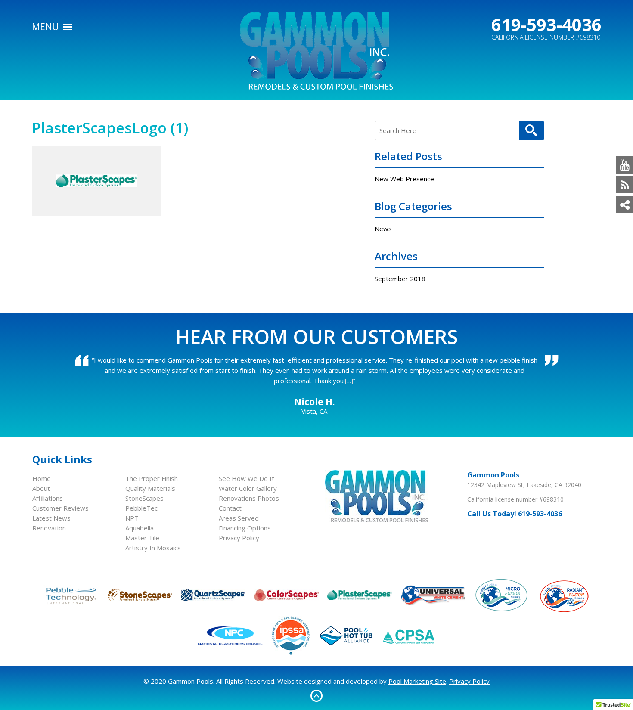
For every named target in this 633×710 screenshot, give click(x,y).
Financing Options (245, 528)
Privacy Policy (239, 537)
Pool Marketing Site (417, 681)
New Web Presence (404, 178)
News (383, 228)
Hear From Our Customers (316, 336)
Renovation (49, 528)
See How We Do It (246, 478)
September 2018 (400, 278)
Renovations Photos (249, 498)
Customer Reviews (60, 508)
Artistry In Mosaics (153, 547)
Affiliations (47, 498)
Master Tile (142, 537)
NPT (132, 518)
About (41, 488)
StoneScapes (144, 498)
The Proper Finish (151, 478)
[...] (349, 380)
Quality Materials (150, 488)
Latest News (51, 518)
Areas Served (239, 518)
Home (41, 478)
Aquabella (139, 528)
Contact (230, 508)
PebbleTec (141, 508)
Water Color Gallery (248, 488)
